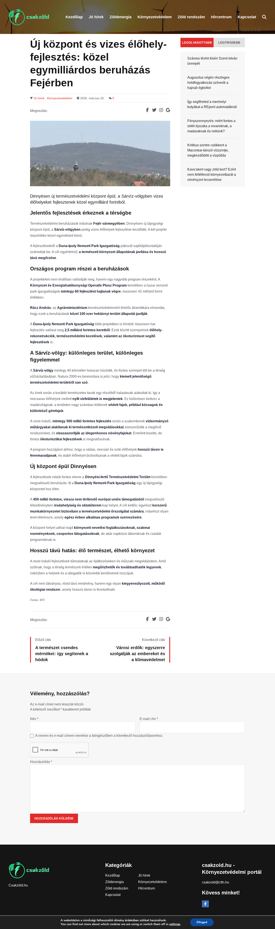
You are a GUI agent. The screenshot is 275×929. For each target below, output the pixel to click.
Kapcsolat (113, 895)
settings (174, 924)
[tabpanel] (212, 119)
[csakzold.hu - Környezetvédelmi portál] (29, 17)
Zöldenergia (114, 882)
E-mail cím (149, 719)
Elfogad (202, 922)
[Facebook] (205, 903)
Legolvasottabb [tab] (197, 42)
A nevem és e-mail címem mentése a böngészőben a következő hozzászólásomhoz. (99, 735)
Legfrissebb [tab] (229, 42)
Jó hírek (39, 98)
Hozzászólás (41, 762)
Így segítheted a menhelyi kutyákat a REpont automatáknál (212, 104)
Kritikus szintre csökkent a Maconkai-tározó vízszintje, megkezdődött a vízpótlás (208, 150)
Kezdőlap (112, 875)
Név (34, 719)
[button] (264, 17)
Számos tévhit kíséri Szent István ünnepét (212, 60)
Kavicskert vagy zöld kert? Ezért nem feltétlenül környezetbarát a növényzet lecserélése (211, 175)
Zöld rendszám (116, 888)
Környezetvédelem (59, 98)
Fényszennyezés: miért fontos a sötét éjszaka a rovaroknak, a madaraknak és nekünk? (211, 126)
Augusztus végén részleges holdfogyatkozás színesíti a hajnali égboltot (208, 83)
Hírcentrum (146, 888)
